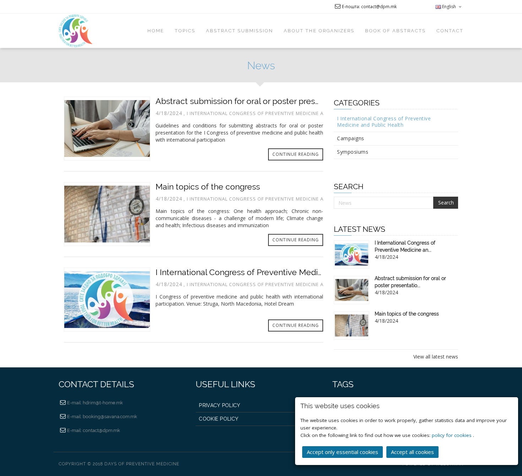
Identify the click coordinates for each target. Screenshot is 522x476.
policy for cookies (452, 435)
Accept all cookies (412, 451)
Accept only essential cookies (342, 451)
